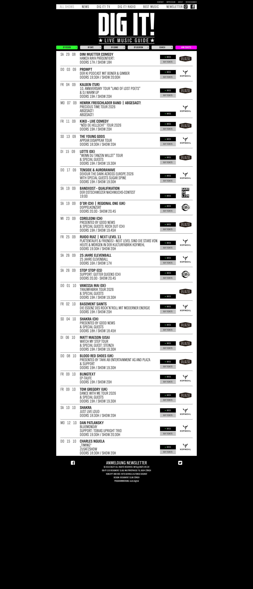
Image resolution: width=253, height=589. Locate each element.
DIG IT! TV (103, 7)
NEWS (85, 7)
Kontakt (160, 2)
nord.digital (134, 481)
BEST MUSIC (151, 7)
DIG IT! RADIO (127, 7)
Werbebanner (191, 2)
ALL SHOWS (67, 7)
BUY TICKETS (167, 62)
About (180, 2)
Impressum (170, 2)
